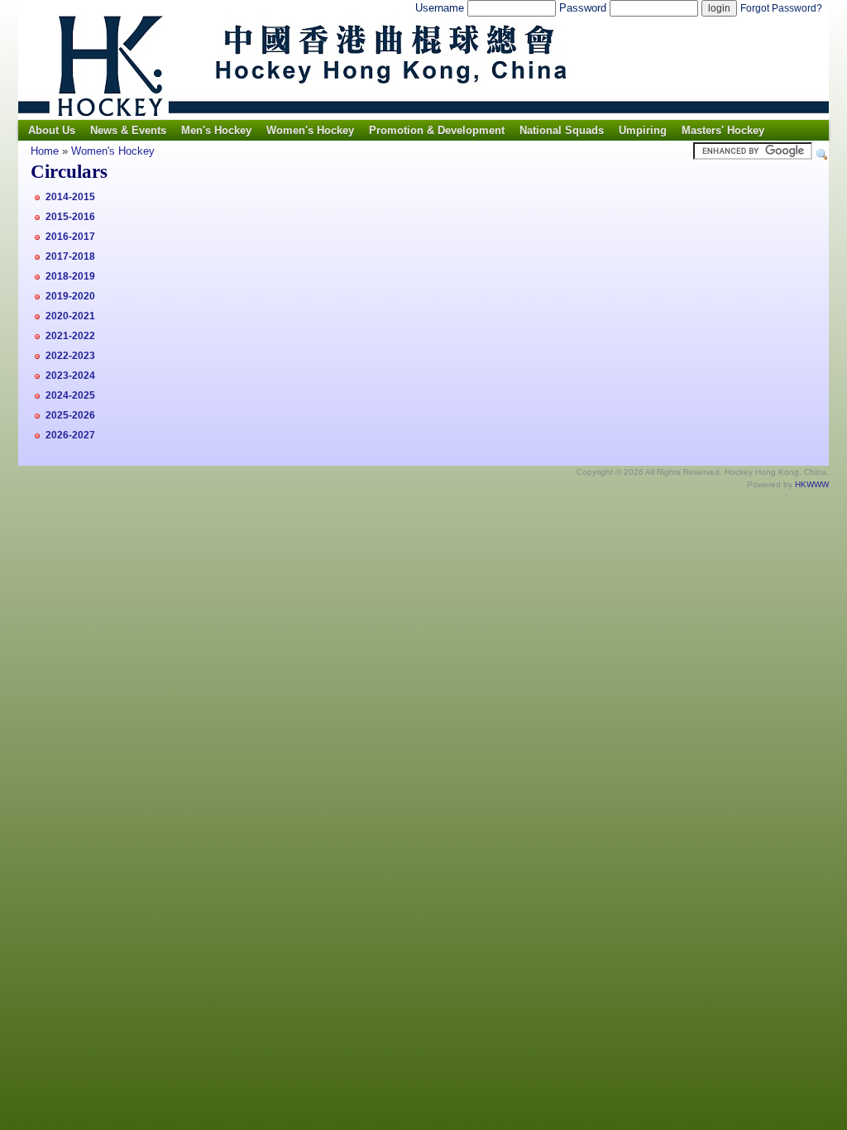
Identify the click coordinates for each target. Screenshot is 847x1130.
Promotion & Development (437, 130)
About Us (51, 130)
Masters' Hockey (723, 130)
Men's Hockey (216, 130)
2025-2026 (70, 415)
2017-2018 (70, 256)
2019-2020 (70, 296)
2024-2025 (70, 395)
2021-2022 (70, 336)
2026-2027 (70, 435)
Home (45, 151)
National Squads (561, 130)
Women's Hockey (310, 130)
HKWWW (812, 484)
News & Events (128, 130)
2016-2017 (70, 236)
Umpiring (643, 130)
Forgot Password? (781, 8)
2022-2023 (70, 356)
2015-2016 (70, 217)
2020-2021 (70, 316)
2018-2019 (70, 276)
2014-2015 (70, 197)
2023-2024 (70, 375)
